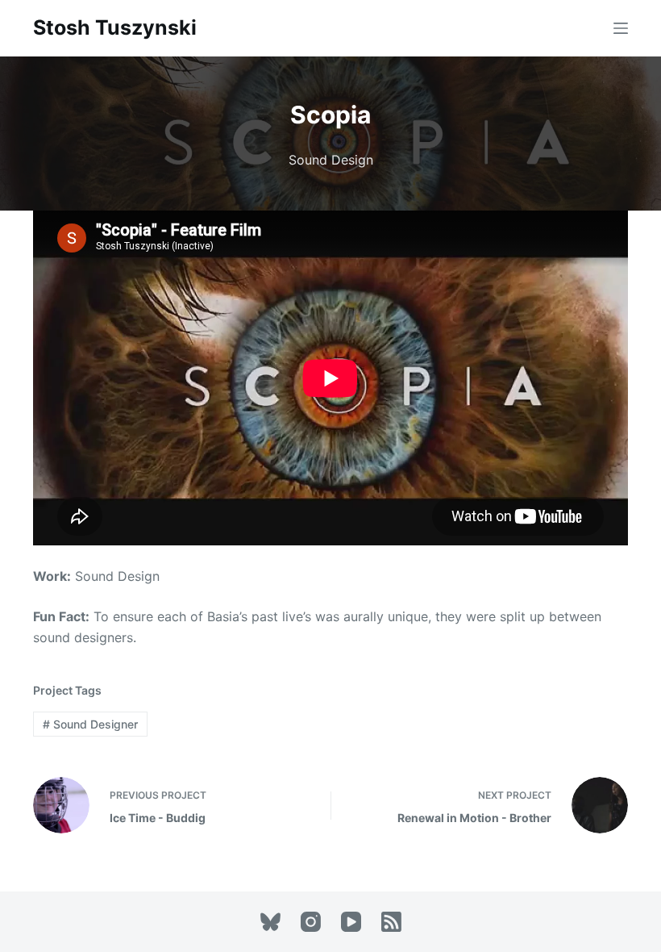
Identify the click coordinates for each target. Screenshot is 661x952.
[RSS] (391, 922)
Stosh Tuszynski (115, 27)
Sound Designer (90, 724)
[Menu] (620, 28)
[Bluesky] (270, 922)
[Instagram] (311, 922)
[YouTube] (351, 922)
